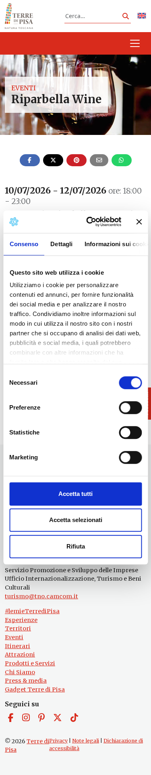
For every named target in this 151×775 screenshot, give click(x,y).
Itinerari (17, 646)
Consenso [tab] (23, 244)
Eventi (23, 88)
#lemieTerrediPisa (32, 611)
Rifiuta (75, 546)
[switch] (130, 407)
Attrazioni (20, 654)
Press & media (26, 680)
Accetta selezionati (75, 519)
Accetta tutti (75, 493)
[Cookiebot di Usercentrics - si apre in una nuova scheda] (90, 221)
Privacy (58, 741)
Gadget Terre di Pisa (35, 689)
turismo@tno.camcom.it (41, 596)
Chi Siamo (20, 672)
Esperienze (21, 620)
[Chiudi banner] (139, 221)
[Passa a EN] (141, 16)
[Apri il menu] (135, 43)
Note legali (85, 741)
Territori (18, 628)
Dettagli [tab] (61, 244)
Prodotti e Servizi (30, 663)
